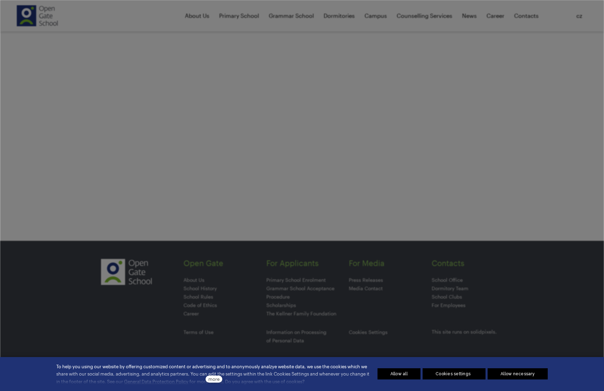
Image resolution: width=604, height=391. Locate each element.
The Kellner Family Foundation (301, 313)
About (190, 280)
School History (200, 288)
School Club (446, 297)
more (214, 379)
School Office (447, 280)
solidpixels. (483, 332)
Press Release (365, 280)
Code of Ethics (200, 305)
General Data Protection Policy (156, 381)
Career (191, 313)
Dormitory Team (450, 288)
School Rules (198, 297)
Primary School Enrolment (296, 280)
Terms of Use (199, 332)
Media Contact (366, 288)
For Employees (449, 305)
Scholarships (281, 305)
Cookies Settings (368, 332)
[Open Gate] (37, 15)
